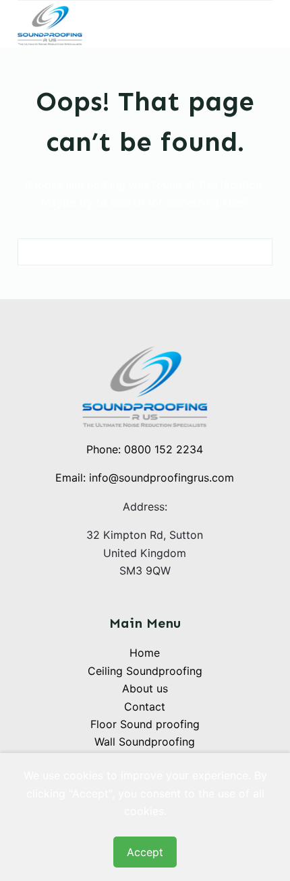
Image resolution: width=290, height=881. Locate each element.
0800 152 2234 (163, 449)
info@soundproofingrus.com (161, 477)
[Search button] (258, 251)
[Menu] (266, 24)
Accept (145, 852)
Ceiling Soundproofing (145, 671)
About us (145, 688)
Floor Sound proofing (145, 724)
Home (144, 652)
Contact (144, 706)
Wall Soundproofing (144, 741)
